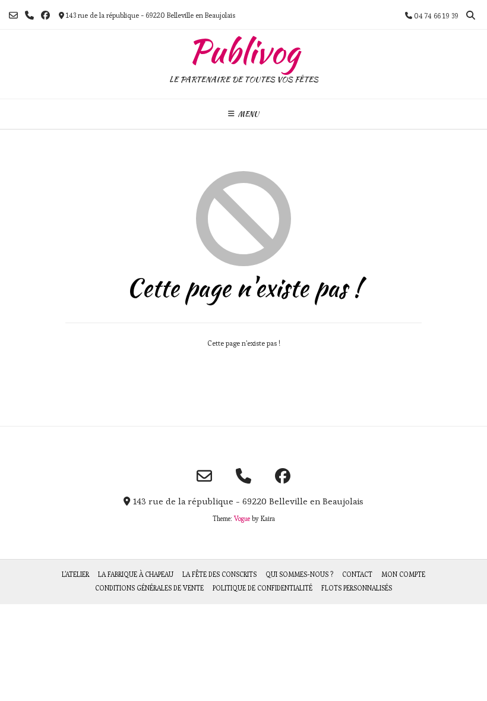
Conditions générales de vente (149, 588)
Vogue (242, 518)
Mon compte (403, 574)
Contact (357, 574)
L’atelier (75, 574)
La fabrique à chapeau (135, 574)
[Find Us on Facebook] (45, 15)
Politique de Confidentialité (262, 588)
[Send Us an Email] (13, 15)
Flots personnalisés (356, 588)
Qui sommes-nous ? (299, 574)
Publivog (243, 52)
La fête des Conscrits (219, 574)
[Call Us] (29, 15)
